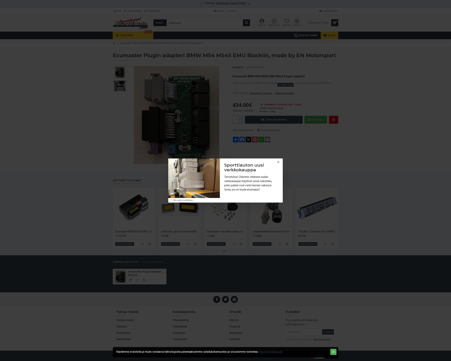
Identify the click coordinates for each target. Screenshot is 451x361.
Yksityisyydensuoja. (271, 351)
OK (333, 352)
